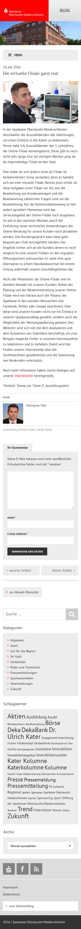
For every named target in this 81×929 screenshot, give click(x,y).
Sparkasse (36, 792)
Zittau (66, 810)
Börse (52, 723)
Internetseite (24, 376)
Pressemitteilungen (23, 673)
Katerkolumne (25, 767)
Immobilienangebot (21, 755)
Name (11, 517)
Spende (32, 798)
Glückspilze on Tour (62, 743)
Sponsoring (45, 798)
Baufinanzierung (35, 724)
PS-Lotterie (56, 787)
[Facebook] (23, 868)
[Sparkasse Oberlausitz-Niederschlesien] (9, 868)
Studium (12, 810)
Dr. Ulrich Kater (31, 733)
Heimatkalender (26, 749)
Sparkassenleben (21, 678)
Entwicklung (66, 738)
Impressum (10, 887)
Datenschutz (11, 894)
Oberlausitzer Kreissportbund (57, 774)
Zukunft (15, 689)
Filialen (11, 743)
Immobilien (18, 662)
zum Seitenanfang (21, 906)
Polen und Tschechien (25, 667)
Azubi (6, 397)
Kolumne (56, 767)
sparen (26, 792)
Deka (14, 730)
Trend (25, 809)
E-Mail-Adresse (17, 534)
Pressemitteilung (27, 785)
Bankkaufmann (16, 724)
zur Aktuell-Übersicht (23, 592)
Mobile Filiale (14, 774)
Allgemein (17, 640)
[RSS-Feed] (36, 868)
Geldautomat (42, 743)
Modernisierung (31, 774)
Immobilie (43, 748)
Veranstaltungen (21, 684)
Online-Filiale (26, 430)
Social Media (44, 430)
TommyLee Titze (35, 405)
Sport (57, 798)
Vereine (57, 810)
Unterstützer (43, 810)
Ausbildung (10, 430)
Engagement (49, 738)
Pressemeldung (40, 779)
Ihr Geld (15, 656)
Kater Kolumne (27, 761)
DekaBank (35, 730)
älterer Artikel (62, 570)
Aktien (16, 716)
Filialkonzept (25, 743)
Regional (14, 792)
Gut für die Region (23, 651)
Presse (15, 779)
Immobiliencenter (51, 755)
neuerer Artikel (20, 570)
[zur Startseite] (24, 10)
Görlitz (12, 749)
